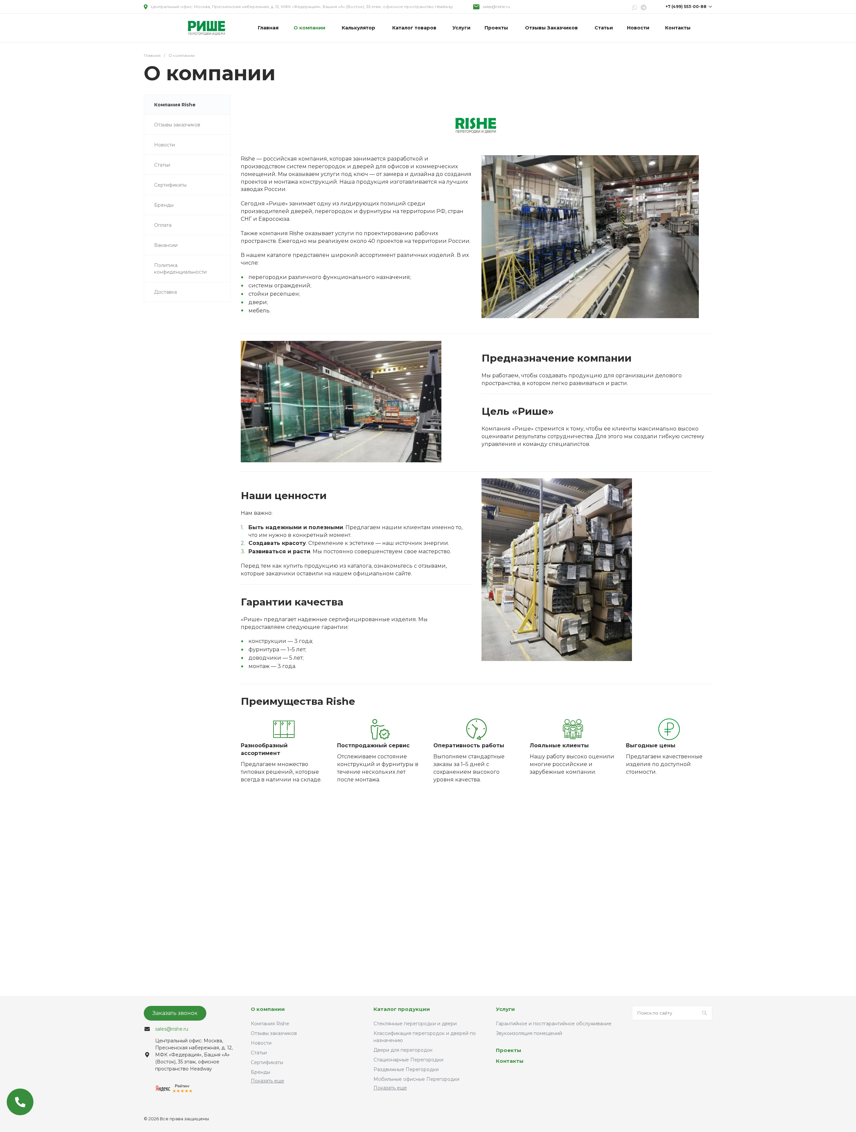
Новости (261, 1043)
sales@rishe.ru (496, 6)
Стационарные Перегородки (408, 1060)
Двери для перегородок (403, 1050)
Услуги (505, 1009)
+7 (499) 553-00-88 (686, 6)
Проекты (508, 1050)
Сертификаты (267, 1062)
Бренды (260, 1072)
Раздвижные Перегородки (406, 1069)
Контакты (510, 1061)
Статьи (259, 1053)
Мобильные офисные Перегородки (416, 1079)
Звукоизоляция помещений (529, 1033)
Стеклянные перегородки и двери (415, 1024)
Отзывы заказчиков (274, 1033)
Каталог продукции (401, 1009)
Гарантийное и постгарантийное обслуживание (554, 1024)
